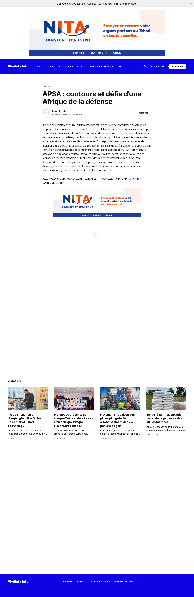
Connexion (67, 581)
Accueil (39, 66)
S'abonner (177, 66)
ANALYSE (46, 86)
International (66, 66)
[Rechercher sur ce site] (144, 66)
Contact (81, 581)
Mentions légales (123, 581)
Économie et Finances (102, 66)
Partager (143, 112)
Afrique (81, 66)
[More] (119, 66)
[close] (190, 3)
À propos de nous (100, 581)
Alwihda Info (18, 66)
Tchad (50, 66)
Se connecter (158, 66)
